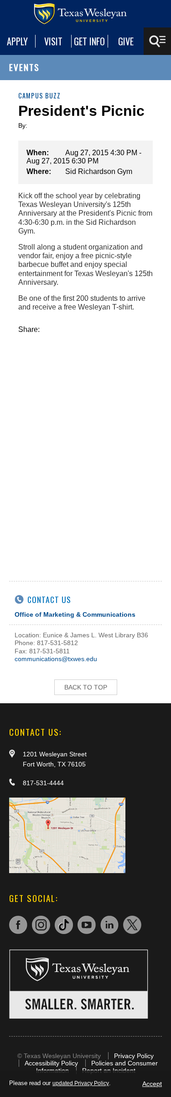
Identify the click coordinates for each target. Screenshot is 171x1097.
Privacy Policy (134, 1055)
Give (126, 41)
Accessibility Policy (51, 1063)
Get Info (89, 41)
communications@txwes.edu (56, 659)
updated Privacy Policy (80, 1083)
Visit (53, 41)
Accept (152, 1083)
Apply (17, 41)
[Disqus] (85, 448)
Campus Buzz (39, 95)
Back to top (85, 687)
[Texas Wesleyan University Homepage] (85, 13)
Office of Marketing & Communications (75, 614)
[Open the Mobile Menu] (157, 41)
